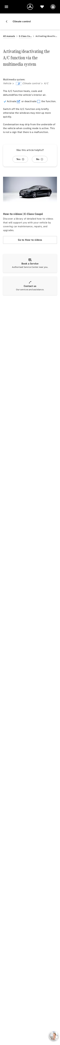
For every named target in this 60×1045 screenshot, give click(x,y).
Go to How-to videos (30, 240)
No (37, 159)
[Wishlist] (42, 6)
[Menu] (6, 7)
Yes (18, 159)
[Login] (52, 7)
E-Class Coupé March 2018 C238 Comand (25, 36)
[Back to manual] (8, 21)
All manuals (9, 36)
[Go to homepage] (30, 6)
